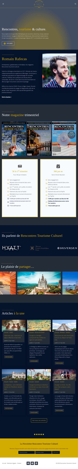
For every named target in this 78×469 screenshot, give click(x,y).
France (11, 381)
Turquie (37, 381)
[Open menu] (3, 4)
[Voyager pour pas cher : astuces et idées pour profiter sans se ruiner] (39, 283)
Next (77, 283)
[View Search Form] (75, 4)
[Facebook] (28, 463)
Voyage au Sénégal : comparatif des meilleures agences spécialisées (37, 338)
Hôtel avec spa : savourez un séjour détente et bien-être (13, 337)
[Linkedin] (36, 463)
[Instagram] (32, 463)
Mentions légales (11, 463)
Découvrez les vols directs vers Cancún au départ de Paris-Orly (64, 338)
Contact (19, 463)
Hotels (11, 332)
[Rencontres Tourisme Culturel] (39, 4)
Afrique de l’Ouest (39, 332)
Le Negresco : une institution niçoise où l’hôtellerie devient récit (13, 387)
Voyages (68, 332)
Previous (1, 283)
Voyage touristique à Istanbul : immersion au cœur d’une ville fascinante (38, 387)
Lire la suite (9, 357)
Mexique (62, 332)
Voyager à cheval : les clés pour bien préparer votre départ (63, 387)
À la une (6, 332)
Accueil (4, 463)
